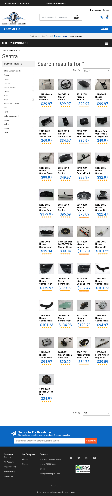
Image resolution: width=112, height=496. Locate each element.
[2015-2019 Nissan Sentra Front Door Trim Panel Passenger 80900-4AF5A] (84, 268)
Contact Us (8, 476)
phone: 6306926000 (47, 464)
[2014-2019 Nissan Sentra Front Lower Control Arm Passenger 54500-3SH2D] (102, 268)
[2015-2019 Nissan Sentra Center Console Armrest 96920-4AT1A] (84, 84)
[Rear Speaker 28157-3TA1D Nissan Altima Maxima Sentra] (65, 231)
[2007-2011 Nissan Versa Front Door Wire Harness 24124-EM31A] (84, 342)
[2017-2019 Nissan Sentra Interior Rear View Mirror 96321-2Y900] (65, 195)
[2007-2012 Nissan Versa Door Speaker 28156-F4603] (46, 379)
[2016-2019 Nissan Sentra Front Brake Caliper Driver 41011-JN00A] (46, 342)
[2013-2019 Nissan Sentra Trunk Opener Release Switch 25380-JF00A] (65, 121)
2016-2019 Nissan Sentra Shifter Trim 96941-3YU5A (102, 99)
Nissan (10, 50)
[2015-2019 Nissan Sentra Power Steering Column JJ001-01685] (46, 158)
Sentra (17, 50)
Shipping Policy (10, 467)
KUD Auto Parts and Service (50, 459)
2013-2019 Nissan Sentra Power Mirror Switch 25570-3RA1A (84, 136)
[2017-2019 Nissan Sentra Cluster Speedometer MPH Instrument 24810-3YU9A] (84, 195)
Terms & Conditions (75, 36)
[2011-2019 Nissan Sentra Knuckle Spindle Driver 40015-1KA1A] (84, 305)
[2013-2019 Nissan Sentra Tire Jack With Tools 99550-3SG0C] (84, 231)
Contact (106, 10)
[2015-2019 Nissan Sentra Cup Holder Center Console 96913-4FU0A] (46, 121)
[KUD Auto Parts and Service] (14, 18)
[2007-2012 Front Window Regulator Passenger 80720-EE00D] (102, 342)
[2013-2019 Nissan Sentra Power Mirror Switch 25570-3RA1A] (84, 121)
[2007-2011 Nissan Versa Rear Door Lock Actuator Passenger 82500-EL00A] (65, 342)
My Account (96, 10)
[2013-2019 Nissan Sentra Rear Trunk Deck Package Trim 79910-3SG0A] (46, 195)
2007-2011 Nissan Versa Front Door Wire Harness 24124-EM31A (84, 357)
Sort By (76, 70)
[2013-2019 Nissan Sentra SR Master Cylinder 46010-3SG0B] (102, 231)
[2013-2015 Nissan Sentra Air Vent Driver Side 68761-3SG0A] (102, 195)
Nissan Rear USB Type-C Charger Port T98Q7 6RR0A (102, 135)
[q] (76, 17)
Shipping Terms (69, 492)
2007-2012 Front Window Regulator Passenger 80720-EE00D (102, 357)
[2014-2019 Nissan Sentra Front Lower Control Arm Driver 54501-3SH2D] (46, 305)
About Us (26, 459)
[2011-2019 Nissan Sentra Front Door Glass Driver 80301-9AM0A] (65, 305)
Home (4, 50)
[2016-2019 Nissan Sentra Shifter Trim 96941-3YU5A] (102, 84)
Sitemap (25, 464)
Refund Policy (9, 471)
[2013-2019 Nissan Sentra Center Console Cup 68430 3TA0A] (102, 158)
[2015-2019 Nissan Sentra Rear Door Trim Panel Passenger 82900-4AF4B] (46, 268)
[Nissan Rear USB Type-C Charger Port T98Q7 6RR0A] (102, 121)
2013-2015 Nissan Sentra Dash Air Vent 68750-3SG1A (46, 247)
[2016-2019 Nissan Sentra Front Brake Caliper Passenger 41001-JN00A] (102, 305)
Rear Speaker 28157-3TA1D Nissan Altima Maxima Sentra (65, 247)
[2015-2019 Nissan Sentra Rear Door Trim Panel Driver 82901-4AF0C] (65, 268)
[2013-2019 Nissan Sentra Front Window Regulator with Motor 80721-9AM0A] (84, 158)
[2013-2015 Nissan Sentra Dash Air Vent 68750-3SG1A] (46, 231)
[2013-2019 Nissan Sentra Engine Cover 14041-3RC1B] (65, 158)
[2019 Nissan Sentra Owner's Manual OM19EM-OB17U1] (46, 84)
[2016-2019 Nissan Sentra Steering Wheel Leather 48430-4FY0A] (65, 84)
